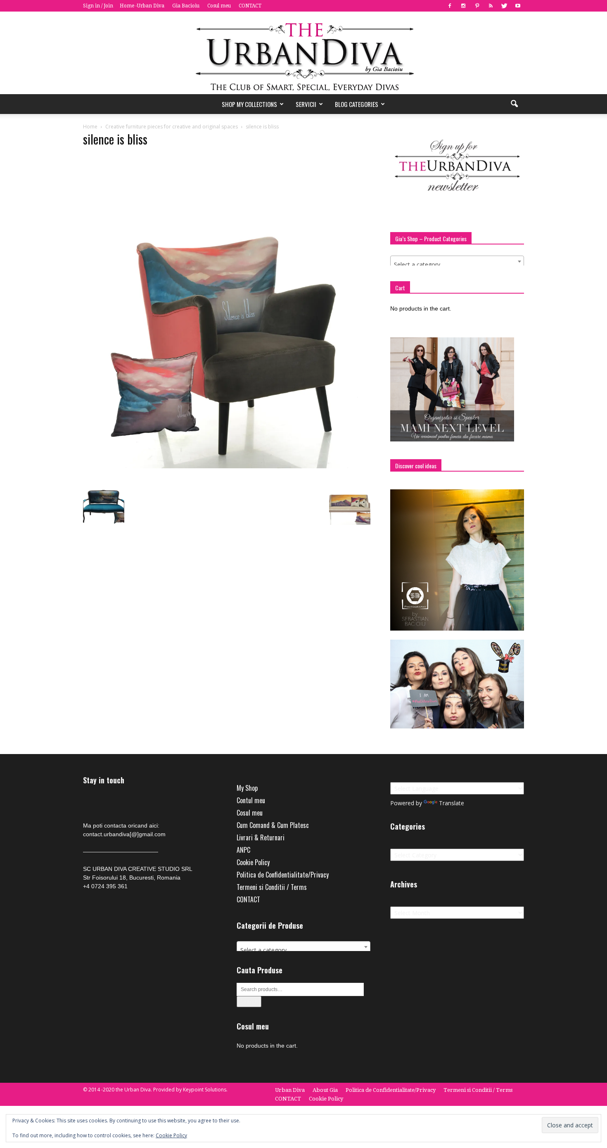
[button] (514, 104)
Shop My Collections (249, 104)
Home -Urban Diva (142, 6)
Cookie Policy (253, 862)
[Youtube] (518, 6)
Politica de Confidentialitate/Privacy (283, 875)
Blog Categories (356, 104)
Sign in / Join (98, 6)
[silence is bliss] (226, 466)
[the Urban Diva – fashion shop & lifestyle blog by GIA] (303, 53)
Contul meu (251, 800)
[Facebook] (449, 6)
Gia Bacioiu (185, 6)
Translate (451, 803)
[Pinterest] (477, 6)
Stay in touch (103, 780)
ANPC (243, 850)
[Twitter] (504, 6)
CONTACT (250, 6)
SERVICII (306, 104)
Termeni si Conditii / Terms (272, 887)
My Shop (247, 788)
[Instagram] (463, 6)
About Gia (325, 1090)
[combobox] (457, 261)
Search (249, 1002)
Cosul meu (219, 6)
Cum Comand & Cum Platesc (273, 825)
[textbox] (457, 264)
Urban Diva (290, 1090)
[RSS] (490, 6)
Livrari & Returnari (261, 837)
